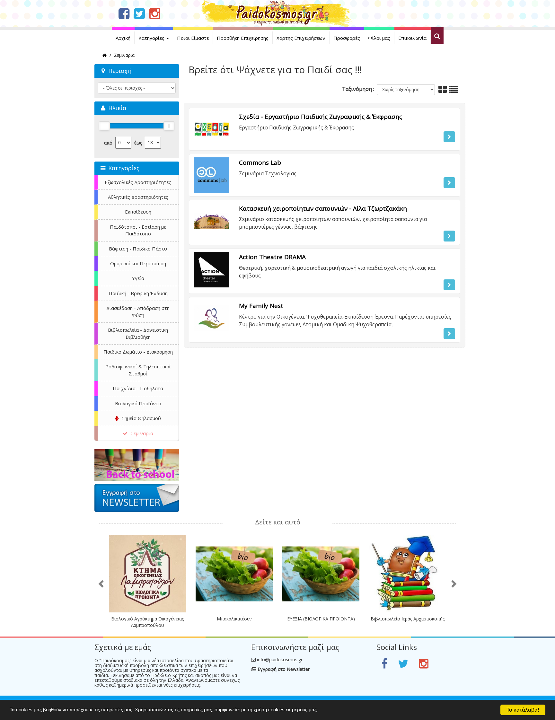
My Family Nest (261, 306)
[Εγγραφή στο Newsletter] (136, 498)
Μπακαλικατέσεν (234, 619)
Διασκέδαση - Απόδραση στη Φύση (138, 311)
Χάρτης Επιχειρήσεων (301, 38)
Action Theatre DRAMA (272, 257)
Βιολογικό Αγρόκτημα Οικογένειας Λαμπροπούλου (147, 622)
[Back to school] (136, 465)
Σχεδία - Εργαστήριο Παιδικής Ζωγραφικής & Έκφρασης (320, 116)
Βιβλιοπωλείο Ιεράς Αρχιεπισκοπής (408, 619)
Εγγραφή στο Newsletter (283, 669)
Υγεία (138, 278)
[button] (449, 136)
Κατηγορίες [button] (152, 38)
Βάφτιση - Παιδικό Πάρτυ (138, 248)
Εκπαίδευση (138, 211)
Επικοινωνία (412, 38)
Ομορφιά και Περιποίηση (138, 263)
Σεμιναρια (141, 433)
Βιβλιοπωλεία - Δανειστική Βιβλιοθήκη (138, 333)
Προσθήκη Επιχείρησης (243, 38)
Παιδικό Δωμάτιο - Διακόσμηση (138, 351)
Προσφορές (346, 38)
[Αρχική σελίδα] (277, 13)
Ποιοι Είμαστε (193, 38)
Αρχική (123, 38)
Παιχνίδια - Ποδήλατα (138, 388)
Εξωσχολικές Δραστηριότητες (138, 182)
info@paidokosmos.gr (280, 659)
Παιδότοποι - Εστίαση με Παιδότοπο (138, 230)
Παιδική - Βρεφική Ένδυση (138, 293)
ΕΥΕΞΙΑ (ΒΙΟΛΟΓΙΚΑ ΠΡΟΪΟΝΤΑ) (321, 619)
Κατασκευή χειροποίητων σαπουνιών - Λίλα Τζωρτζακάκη (323, 208)
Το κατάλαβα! (523, 710)
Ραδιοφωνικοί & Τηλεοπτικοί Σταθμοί (138, 369)
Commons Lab (260, 162)
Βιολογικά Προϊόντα (138, 403)
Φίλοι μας (379, 38)
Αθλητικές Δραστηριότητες (138, 197)
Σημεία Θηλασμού (140, 418)
